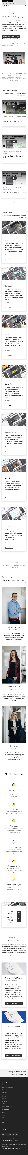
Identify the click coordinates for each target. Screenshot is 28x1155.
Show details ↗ (9, 260)
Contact (4, 1115)
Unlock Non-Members (7, 1087)
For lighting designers (7, 1)
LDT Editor (4, 1092)
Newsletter (4, 1101)
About (3, 1112)
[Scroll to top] (24, 1151)
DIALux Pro (5, 1085)
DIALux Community (7, 1106)
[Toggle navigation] (25, 5)
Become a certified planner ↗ (14, 1003)
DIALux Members (6, 1090)
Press (3, 1122)
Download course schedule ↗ (10, 39)
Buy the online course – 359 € (11, 36)
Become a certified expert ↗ (13, 1055)
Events (3, 1117)
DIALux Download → (19, 1074)
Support (4, 1099)
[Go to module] (14, 227)
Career (3, 1120)
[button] (26, 150)
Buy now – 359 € (19, 916)
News (3, 1103)
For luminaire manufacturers (9, 3)
